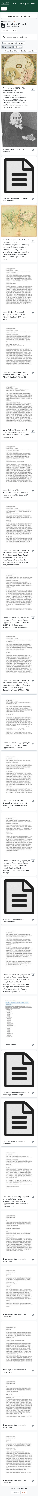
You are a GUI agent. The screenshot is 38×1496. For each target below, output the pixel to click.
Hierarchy (21, 43)
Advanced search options (15, 37)
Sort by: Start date (11, 51)
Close (14, 21)
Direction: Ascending (28, 51)
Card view (7, 47)
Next (23, 1492)
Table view (18, 47)
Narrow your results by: (19, 16)
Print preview (8, 43)
